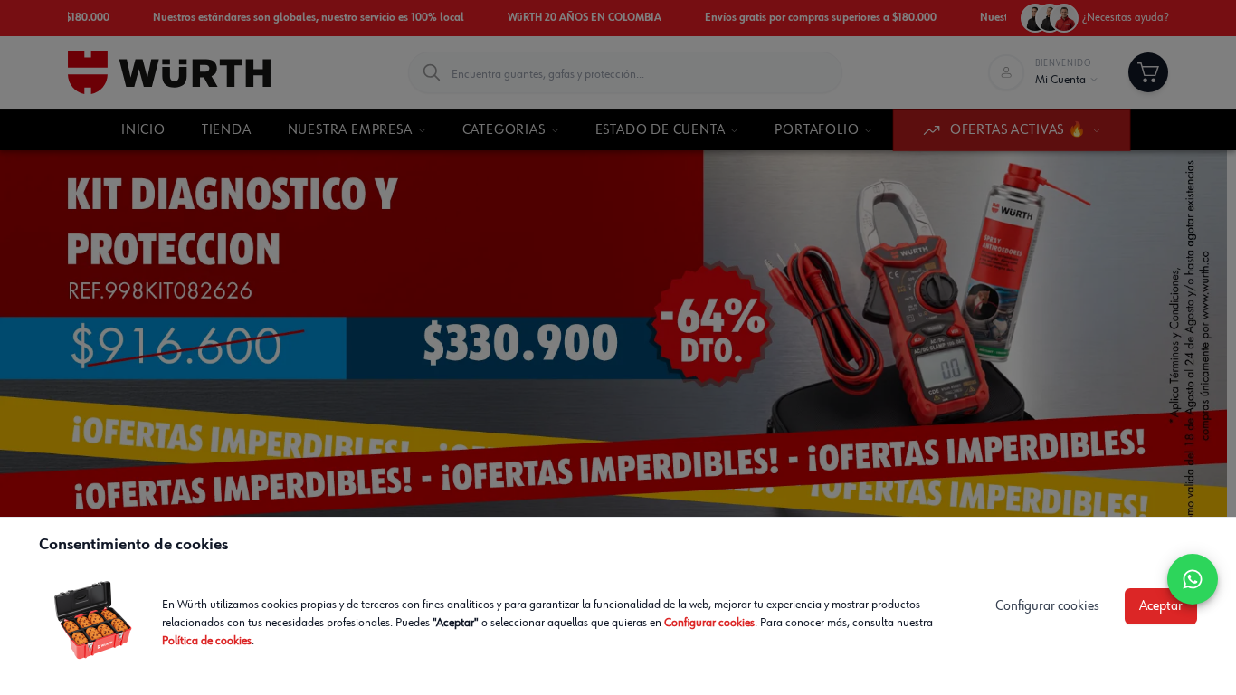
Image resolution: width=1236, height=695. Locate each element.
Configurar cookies (709, 622)
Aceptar (1161, 606)
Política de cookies (207, 640)
